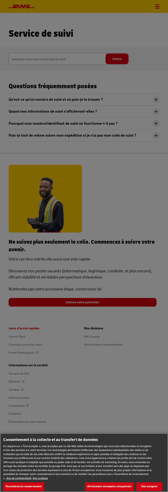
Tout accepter (149, 486)
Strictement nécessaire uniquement (109, 486)
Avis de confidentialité (19, 478)
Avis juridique (40, 478)
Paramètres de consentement (24, 486)
